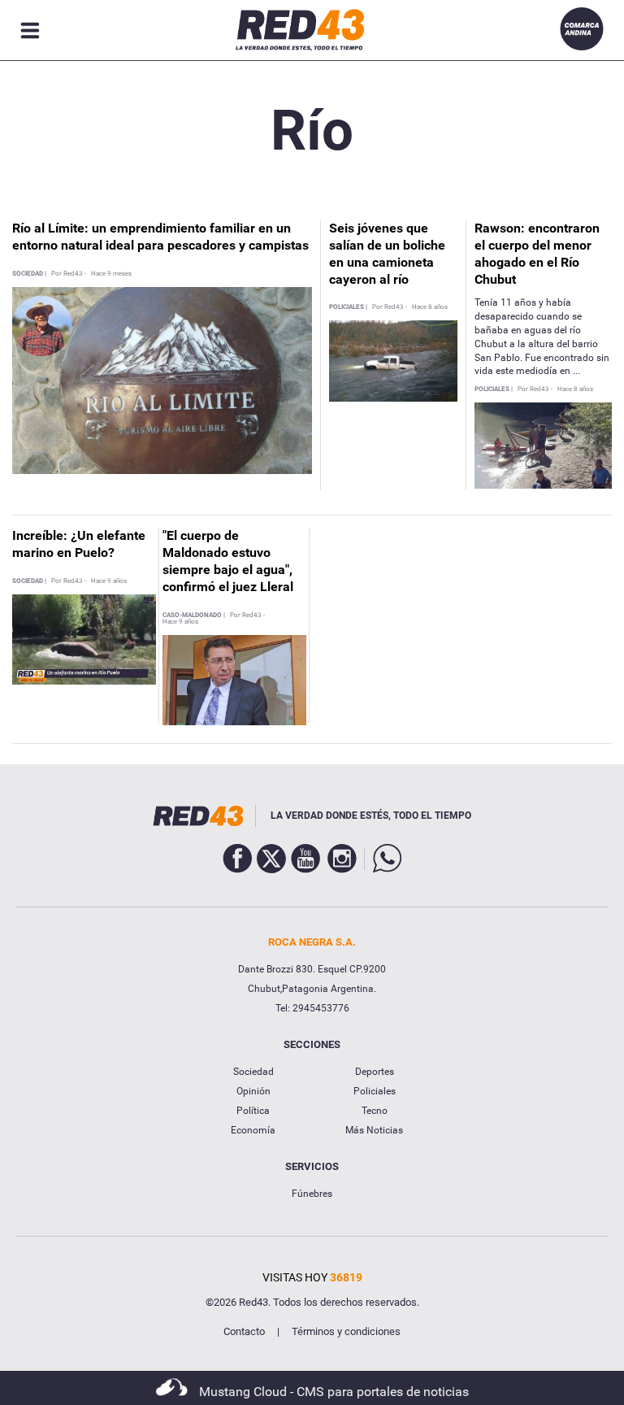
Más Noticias (374, 1130)
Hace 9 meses (111, 274)
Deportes (374, 1071)
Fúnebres (312, 1193)
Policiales (374, 1091)
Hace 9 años (109, 581)
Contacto (244, 1331)
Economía (253, 1130)
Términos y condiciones (346, 1331)
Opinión (253, 1091)
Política (253, 1110)
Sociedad (253, 1071)
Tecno (375, 1110)
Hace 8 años (430, 307)
